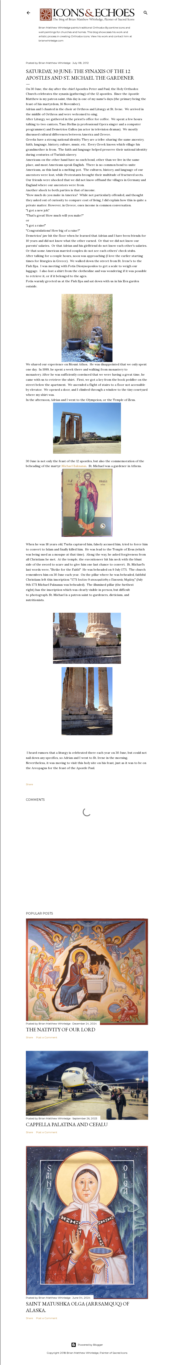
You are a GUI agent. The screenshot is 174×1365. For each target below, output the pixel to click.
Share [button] (29, 784)
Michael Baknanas (74, 466)
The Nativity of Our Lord (60, 1029)
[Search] (145, 12)
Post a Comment (46, 1037)
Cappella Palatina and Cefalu (67, 1124)
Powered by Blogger (90, 1344)
